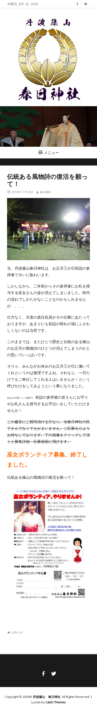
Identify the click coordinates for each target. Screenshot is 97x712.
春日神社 (45, 192)
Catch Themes (55, 702)
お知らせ (17, 632)
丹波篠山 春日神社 (47, 697)
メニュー (51, 152)
